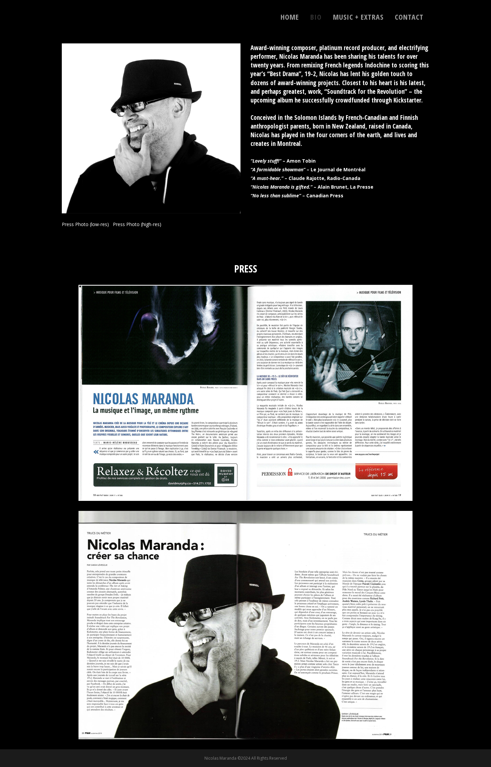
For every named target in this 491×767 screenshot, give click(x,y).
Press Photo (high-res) (137, 224)
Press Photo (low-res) (85, 224)
